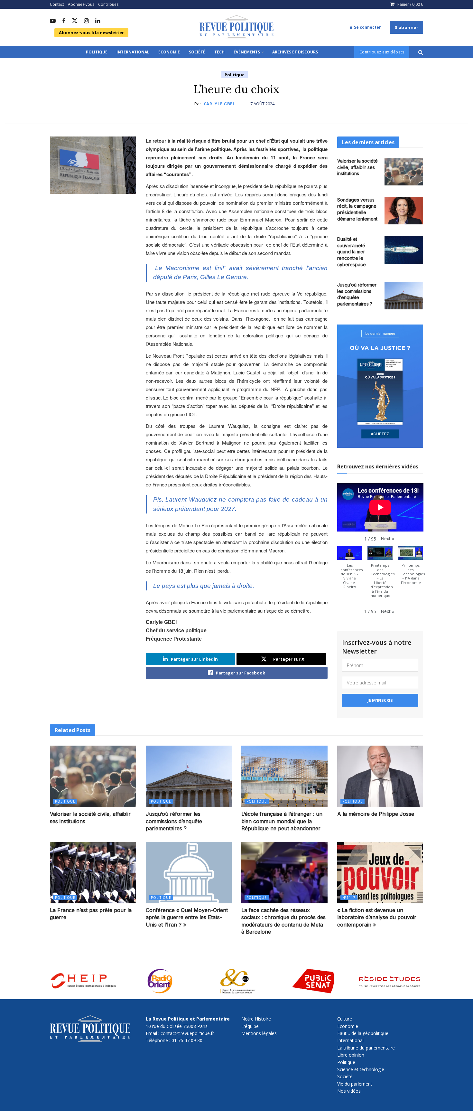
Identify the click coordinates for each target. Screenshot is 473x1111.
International (132, 52)
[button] (387, 538)
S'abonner (407, 27)
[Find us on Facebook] (63, 21)
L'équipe (250, 1026)
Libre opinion (350, 1055)
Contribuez (108, 4)
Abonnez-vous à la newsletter (91, 32)
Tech (219, 52)
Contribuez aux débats (381, 52)
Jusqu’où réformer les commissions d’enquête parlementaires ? (174, 821)
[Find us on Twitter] (75, 21)
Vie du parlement (354, 1084)
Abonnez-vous (81, 4)
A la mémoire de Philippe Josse (375, 814)
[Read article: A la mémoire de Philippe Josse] (380, 776)
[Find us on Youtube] (53, 21)
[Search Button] (420, 52)
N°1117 (349, 897)
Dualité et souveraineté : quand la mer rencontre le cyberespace (352, 251)
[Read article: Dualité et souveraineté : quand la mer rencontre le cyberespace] (404, 250)
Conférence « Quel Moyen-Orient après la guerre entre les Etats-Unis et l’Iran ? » (187, 917)
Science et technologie (360, 1069)
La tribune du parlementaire (366, 1048)
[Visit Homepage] (236, 27)
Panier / (410, 4)
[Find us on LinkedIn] (97, 21)
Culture (344, 1019)
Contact (57, 4)
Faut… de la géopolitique (362, 1033)
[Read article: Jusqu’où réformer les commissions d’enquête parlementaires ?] (404, 295)
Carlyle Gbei (219, 104)
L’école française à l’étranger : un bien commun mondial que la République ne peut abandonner (281, 821)
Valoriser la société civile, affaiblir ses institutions (357, 167)
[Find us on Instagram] (86, 21)
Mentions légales (259, 1033)
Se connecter (367, 27)
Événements (247, 52)
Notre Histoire (256, 1019)
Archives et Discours (295, 52)
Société (197, 52)
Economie (169, 52)
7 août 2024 (262, 104)
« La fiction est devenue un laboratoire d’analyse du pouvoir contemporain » (376, 917)
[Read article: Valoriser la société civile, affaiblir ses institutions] (404, 171)
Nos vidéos (349, 1091)
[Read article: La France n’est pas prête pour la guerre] (93, 872)
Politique (96, 52)
